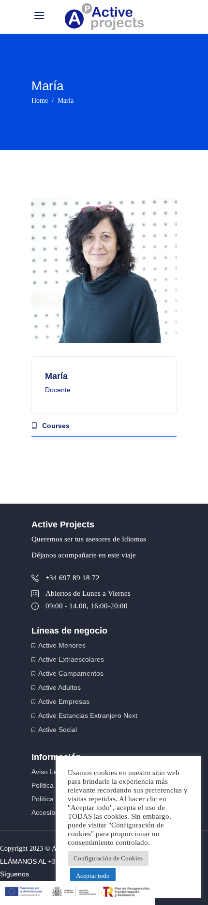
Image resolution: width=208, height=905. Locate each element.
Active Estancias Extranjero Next (87, 715)
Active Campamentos (71, 673)
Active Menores (62, 645)
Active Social (57, 729)
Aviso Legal (49, 772)
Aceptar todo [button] (93, 875)
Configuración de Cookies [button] (108, 858)
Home (39, 100)
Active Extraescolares (71, 659)
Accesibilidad (51, 812)
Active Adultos (59, 687)
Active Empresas (63, 701)
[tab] (104, 425)
